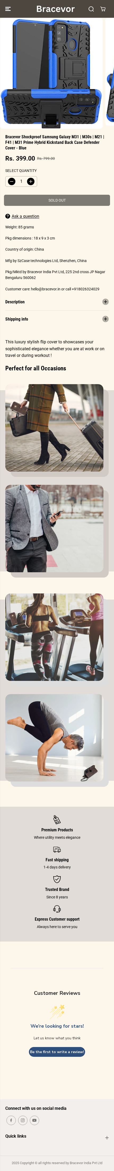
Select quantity (21, 170)
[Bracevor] (56, 9)
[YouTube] (34, 1120)
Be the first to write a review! (57, 1051)
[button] (8, 9)
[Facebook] (11, 1120)
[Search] (91, 9)
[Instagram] (23, 1120)
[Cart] (103, 9)
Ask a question (25, 216)
